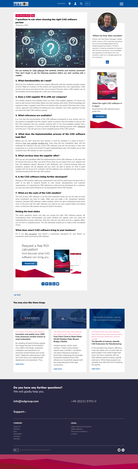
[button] (122, 4)
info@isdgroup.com (26, 401)
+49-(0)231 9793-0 (83, 401)
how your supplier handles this (35, 143)
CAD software (38, 70)
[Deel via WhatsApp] (50, 283)
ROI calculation (31, 234)
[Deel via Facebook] (43, 283)
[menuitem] (61, 3)
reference (81, 126)
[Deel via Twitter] (46, 283)
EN (87, 4)
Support (18, 412)
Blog (32, 16)
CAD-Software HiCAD (23, 16)
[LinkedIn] (107, 63)
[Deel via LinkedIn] (53, 283)
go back (17, 295)
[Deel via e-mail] (57, 283)
